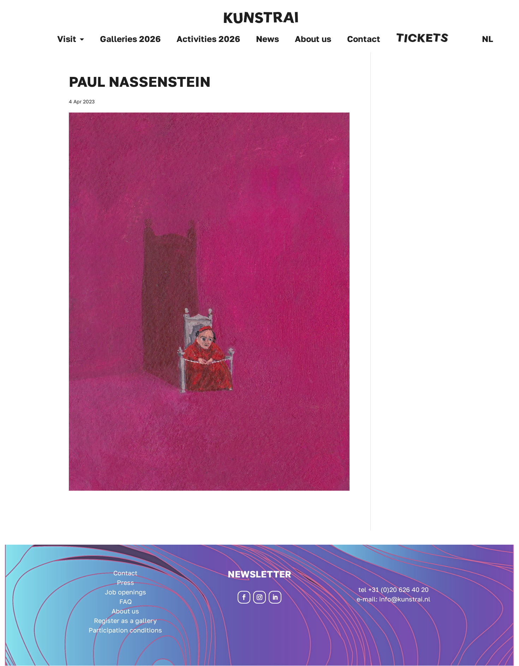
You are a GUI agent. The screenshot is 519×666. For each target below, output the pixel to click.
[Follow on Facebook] (244, 597)
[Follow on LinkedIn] (275, 597)
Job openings (125, 592)
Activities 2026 (208, 40)
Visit (66, 40)
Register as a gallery (125, 620)
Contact (363, 40)
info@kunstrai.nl (404, 599)
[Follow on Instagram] (259, 597)
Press (125, 582)
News (267, 40)
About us (313, 40)
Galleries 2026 (130, 40)
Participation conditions (125, 630)
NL (487, 40)
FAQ (125, 601)
